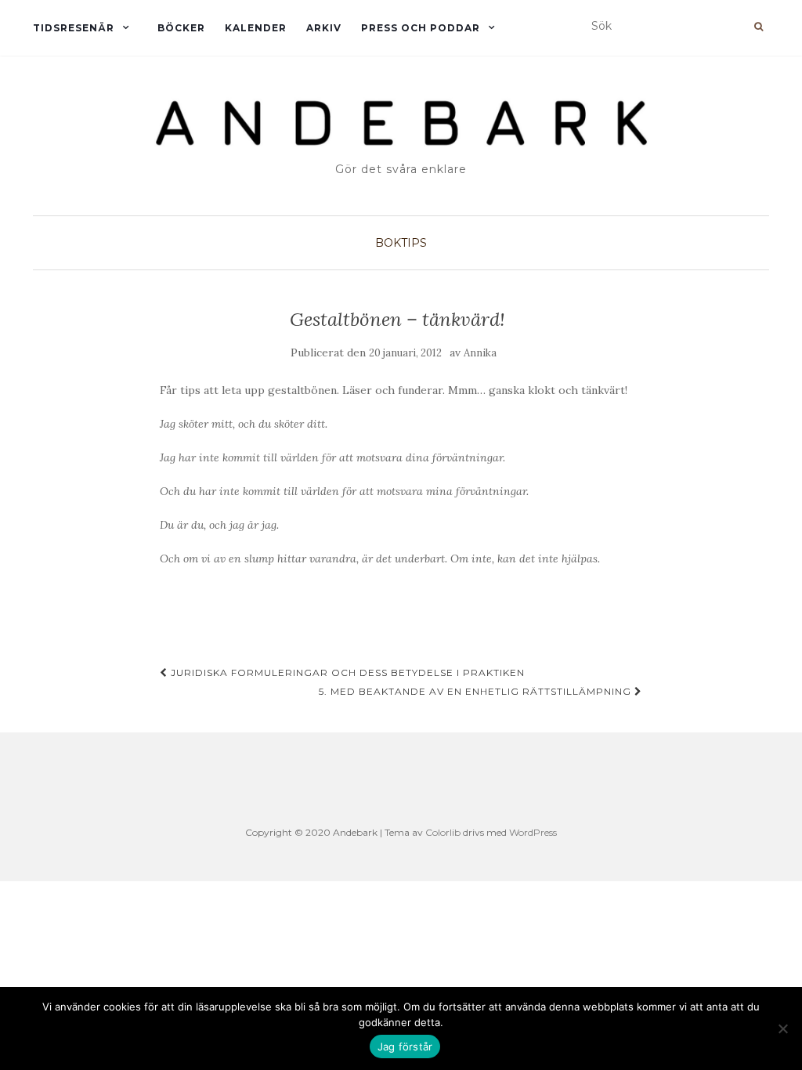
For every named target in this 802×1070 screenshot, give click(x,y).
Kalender (256, 28)
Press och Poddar (420, 28)
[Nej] (782, 1028)
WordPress (533, 832)
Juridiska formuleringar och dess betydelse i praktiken (346, 672)
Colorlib (443, 832)
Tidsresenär (73, 28)
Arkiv (323, 28)
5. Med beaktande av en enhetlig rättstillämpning (476, 691)
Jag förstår (405, 1046)
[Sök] (758, 26)
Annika (480, 353)
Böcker (181, 28)
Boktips (401, 243)
